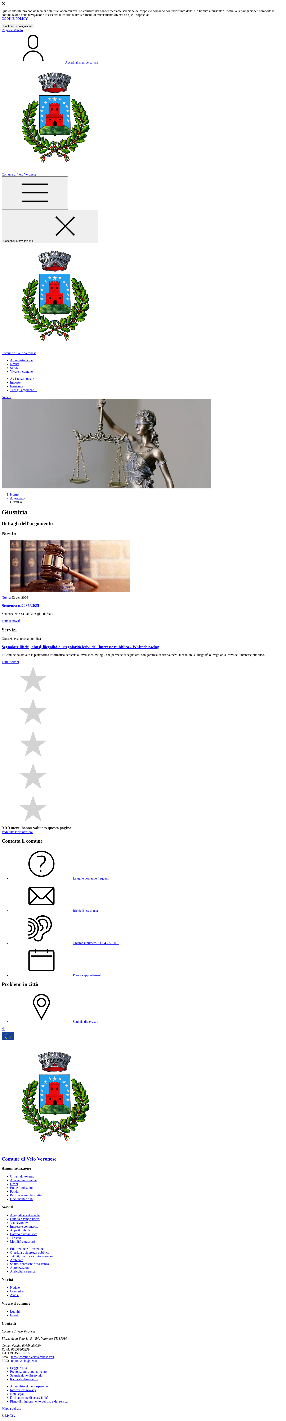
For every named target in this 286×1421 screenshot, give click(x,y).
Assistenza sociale (22, 378)
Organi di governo (22, 1176)
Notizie (15, 1287)
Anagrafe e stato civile (25, 1215)
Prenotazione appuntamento (28, 1371)
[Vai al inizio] (3, 1029)
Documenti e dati (21, 1199)
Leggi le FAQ (19, 1368)
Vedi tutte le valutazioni (17, 832)
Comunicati (17, 1291)
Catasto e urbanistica (23, 1234)
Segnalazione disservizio (26, 1375)
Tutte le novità (11, 621)
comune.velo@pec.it (23, 1360)
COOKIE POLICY (15, 18)
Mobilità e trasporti (22, 1241)
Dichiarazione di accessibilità (29, 1397)
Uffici (14, 1184)
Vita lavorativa (19, 1223)
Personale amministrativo (26, 1195)
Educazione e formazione (27, 1249)
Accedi (6, 397)
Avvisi (14, 1295)
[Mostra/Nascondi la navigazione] (35, 193)
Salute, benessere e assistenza (29, 1264)
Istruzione (16, 386)
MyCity (10, 1415)
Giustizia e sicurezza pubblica (29, 1252)
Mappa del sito (11, 1408)
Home (14, 494)
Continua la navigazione (17, 26)
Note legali (17, 1394)
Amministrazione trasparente (29, 1386)
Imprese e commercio (24, 1226)
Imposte (15, 382)
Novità (6, 597)
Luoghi (15, 1311)
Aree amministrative (23, 1180)
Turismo (15, 1238)
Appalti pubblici (20, 1230)
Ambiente (16, 1260)
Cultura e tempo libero (25, 1219)
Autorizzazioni (20, 1267)
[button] (21, 360)
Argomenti (17, 498)
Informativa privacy (23, 1390)
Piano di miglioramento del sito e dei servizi (39, 1401)
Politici (14, 1191)
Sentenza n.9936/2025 (20, 605)
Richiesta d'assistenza (24, 1379)
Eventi (14, 1315)
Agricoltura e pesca (23, 1271)
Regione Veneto (12, 30)
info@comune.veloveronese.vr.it (32, 1357)
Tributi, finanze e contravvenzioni (32, 1256)
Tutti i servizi (10, 662)
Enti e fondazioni (21, 1187)
